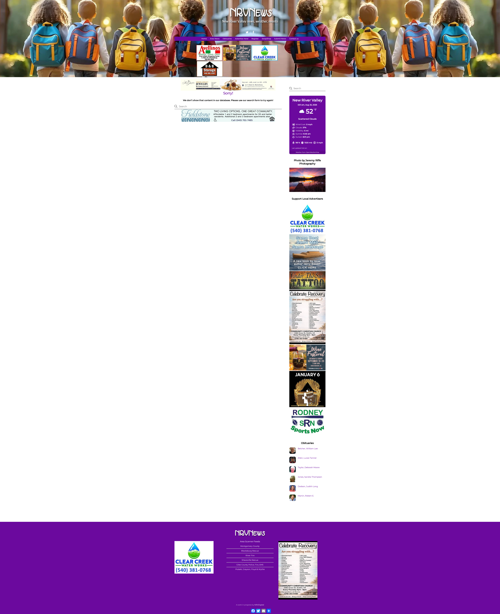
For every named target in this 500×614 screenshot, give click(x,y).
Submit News (280, 39)
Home (204, 39)
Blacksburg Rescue (250, 551)
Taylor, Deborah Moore (309, 467)
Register (255, 39)
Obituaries (227, 39)
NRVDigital (259, 605)
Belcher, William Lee (308, 448)
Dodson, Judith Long (308, 486)
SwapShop (266, 39)
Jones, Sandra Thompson (310, 477)
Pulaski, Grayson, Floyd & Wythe (250, 569)
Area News (215, 39)
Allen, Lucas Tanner (307, 458)
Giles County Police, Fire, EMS (249, 565)
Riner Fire (250, 555)
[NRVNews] (250, 25)
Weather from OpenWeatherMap (307, 152)
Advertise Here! (241, 39)
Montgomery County (250, 546)
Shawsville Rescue (250, 560)
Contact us (294, 39)
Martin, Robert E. (306, 496)
